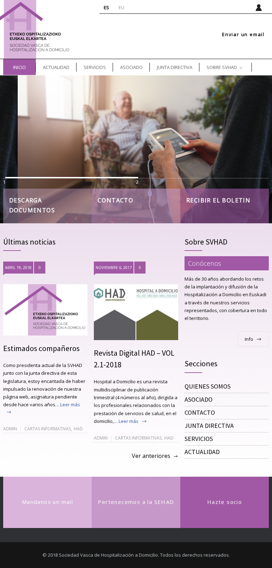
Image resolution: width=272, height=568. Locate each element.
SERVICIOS (95, 67)
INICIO (19, 67)
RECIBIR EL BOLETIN (218, 200)
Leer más (128, 421)
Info (249, 339)
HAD (78, 429)
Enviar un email (243, 34)
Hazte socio (224, 501)
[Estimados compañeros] (45, 309)
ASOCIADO (131, 67)
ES (106, 7)
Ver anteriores (151, 456)
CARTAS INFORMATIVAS (47, 429)
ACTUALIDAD (56, 67)
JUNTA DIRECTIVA (174, 67)
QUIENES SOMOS (208, 386)
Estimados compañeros (41, 348)
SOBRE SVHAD (221, 67)
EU (121, 7)
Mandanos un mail (47, 501)
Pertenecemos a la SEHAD (136, 501)
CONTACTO (115, 200)
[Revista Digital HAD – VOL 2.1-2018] (136, 312)
